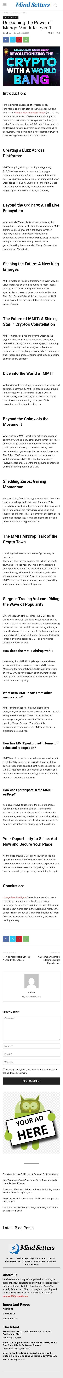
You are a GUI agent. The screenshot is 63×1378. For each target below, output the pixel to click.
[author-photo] (31, 988)
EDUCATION (8, 1360)
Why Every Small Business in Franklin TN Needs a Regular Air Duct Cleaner (30, 1200)
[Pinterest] (19, 40)
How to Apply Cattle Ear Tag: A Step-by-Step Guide (16, 958)
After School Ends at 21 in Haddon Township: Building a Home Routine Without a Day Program (31, 1191)
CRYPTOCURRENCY (19, 12)
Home (5, 12)
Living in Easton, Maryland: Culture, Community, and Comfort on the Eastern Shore (31, 1209)
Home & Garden (10, 1349)
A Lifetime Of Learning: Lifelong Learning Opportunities (49, 960)
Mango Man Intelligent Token (30, 112)
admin (8, 33)
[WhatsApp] (26, 40)
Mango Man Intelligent (15, 897)
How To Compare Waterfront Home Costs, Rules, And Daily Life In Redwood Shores (30, 1182)
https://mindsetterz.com (31, 997)
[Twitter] (13, 40)
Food (5, 1338)
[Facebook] (6, 40)
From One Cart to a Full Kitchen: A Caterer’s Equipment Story (30, 1174)
